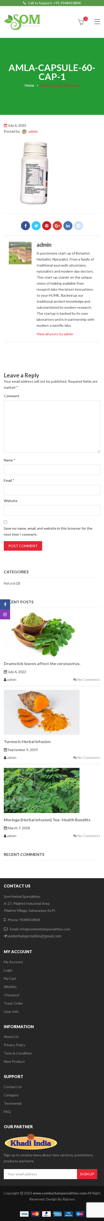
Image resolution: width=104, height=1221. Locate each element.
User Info (11, 1011)
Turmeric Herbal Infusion (27, 741)
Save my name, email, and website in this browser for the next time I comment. (48, 531)
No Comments (88, 679)
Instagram (5, 614)
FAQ (7, 1111)
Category (11, 1095)
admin (33, 131)
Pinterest (46, 225)
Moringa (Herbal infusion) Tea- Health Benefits (47, 819)
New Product (14, 1061)
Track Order (13, 1003)
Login (8, 970)
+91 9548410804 (67, 3)
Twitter (36, 225)
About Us (11, 1036)
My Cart (10, 978)
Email (9, 480)
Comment (11, 396)
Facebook (25, 225)
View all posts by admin (55, 334)
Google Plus (57, 225)
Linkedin (67, 225)
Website (10, 501)
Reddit (78, 225)
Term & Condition (18, 1053)
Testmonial (12, 1103)
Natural (9, 583)
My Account (13, 962)
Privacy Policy (14, 1045)
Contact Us (13, 1087)
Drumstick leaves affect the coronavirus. (42, 663)
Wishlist (10, 987)
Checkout (11, 995)
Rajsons (69, 1199)
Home (29, 85)
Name (9, 460)
